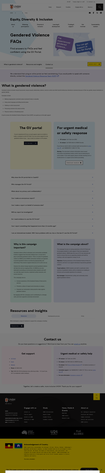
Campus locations (85, 417)
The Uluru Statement (29, 459)
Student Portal (47, 417)
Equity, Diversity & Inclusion (31, 19)
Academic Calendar (48, 419)
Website (13, 365)
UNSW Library (84, 422)
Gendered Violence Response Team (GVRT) (42, 76)
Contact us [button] (49, 64)
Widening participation (25, 25)
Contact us (27, 412)
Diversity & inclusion (40, 25)
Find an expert (28, 414)
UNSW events (65, 415)
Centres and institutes (87, 419)
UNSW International (48, 412)
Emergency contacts (76, 375)
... (19, 13)
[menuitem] (50, 7)
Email (12, 362)
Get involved (82, 25)
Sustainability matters (95, 25)
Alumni (26, 422)
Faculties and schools (87, 414)
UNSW (11, 13)
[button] (31, 143)
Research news (65, 418)
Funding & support (71, 25)
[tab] (23, 316)
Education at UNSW (29, 419)
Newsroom (64, 413)
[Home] (15, 7)
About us (13, 25)
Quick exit (89, 470)
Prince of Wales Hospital (75, 365)
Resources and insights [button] (34, 64)
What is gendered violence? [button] (13, 64)
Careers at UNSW (28, 417)
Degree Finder (46, 414)
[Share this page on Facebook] (93, 13)
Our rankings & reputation (88, 412)
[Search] (99, 7)
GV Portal (13, 358)
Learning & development (56, 25)
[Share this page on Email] (90, 13)
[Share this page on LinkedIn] (101, 13)
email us (77, 344)
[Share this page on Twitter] (97, 13)
